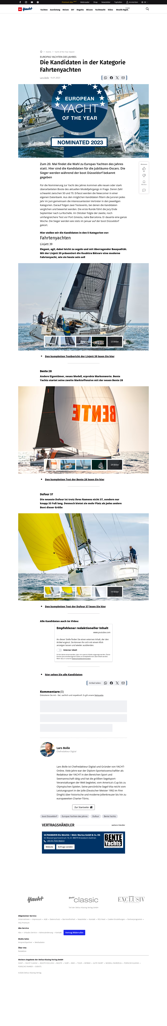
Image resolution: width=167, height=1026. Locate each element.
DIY (72, 10)
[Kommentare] (144, 190)
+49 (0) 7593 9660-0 (55, 840)
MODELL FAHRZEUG (114, 963)
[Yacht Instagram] (26, 2)
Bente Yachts (110, 816)
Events (48, 52)
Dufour (95, 816)
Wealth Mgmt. (123, 9)
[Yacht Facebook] (20, 2)
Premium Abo (69, 2)
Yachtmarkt (100, 10)
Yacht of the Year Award (64, 52)
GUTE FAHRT (98, 963)
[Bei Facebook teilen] (111, 77)
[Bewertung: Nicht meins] (144, 175)
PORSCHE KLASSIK (131, 963)
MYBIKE (87, 963)
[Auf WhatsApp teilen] (105, 77)
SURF (67, 963)
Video (110, 10)
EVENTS (38, 966)
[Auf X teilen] (117, 77)
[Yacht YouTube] (32, 2)
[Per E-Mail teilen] (123, 77)
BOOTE (59, 963)
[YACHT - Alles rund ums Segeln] (28, 9)
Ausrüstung (55, 10)
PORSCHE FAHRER (25, 966)
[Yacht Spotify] (38, 2)
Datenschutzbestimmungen (81, 659)
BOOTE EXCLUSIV (47, 963)
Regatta (80, 10)
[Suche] (147, 8)
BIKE (73, 963)
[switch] (59, 650)
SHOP (20, 963)
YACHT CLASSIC (31, 963)
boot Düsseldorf (49, 816)
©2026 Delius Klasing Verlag (29, 973)
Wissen (89, 10)
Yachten (44, 10)
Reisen (66, 10)
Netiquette (99, 695)
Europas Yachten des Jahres (75, 816)
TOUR (79, 963)
